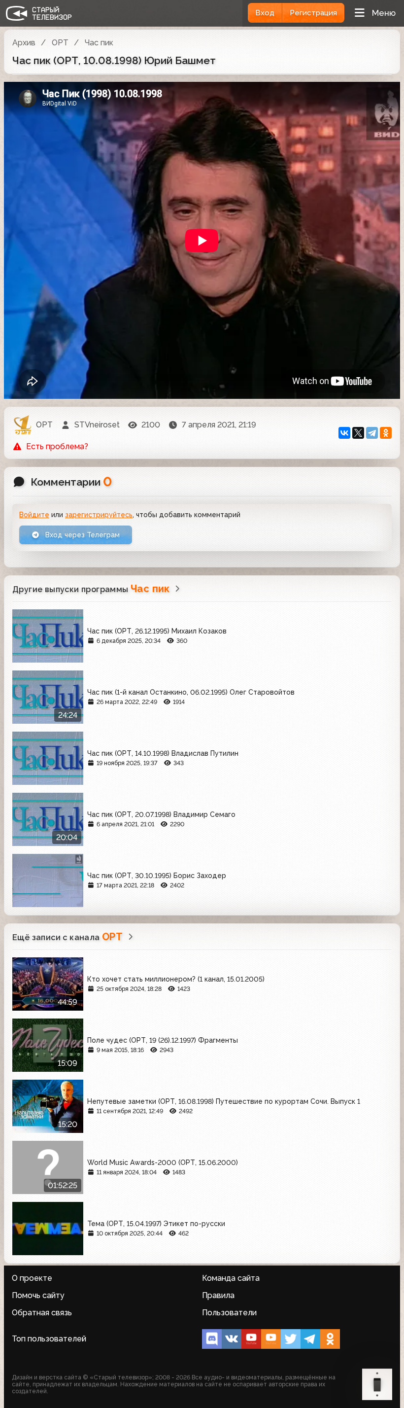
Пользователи (229, 1312)
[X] (358, 433)
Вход (264, 12)
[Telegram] (372, 433)
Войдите (34, 515)
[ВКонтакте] (344, 433)
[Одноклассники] (386, 433)
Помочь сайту (38, 1295)
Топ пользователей (49, 1338)
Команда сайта (231, 1278)
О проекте (32, 1278)
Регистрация (313, 12)
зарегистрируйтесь (99, 515)
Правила (218, 1295)
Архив (23, 42)
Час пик (99, 42)
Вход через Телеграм (81, 535)
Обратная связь (42, 1312)
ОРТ (60, 42)
